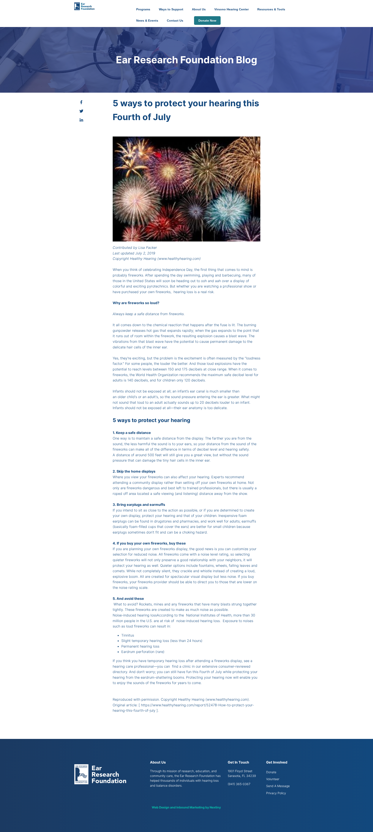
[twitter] (81, 111)
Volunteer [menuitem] (272, 779)
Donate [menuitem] (271, 772)
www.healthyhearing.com (179, 258)
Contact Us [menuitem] (175, 20)
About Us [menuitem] (199, 9)
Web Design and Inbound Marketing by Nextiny (186, 807)
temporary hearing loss (150, 640)
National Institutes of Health (208, 615)
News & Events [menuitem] (147, 20)
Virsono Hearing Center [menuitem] (231, 9)
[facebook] (81, 102)
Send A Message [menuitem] (278, 786)
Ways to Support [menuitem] (171, 9)
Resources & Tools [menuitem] (271, 9)
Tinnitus (127, 635)
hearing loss (183, 292)
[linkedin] (81, 120)
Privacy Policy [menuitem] (276, 793)
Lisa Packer (147, 247)
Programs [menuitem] (143, 9)
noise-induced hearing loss (198, 621)
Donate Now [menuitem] (207, 20)
